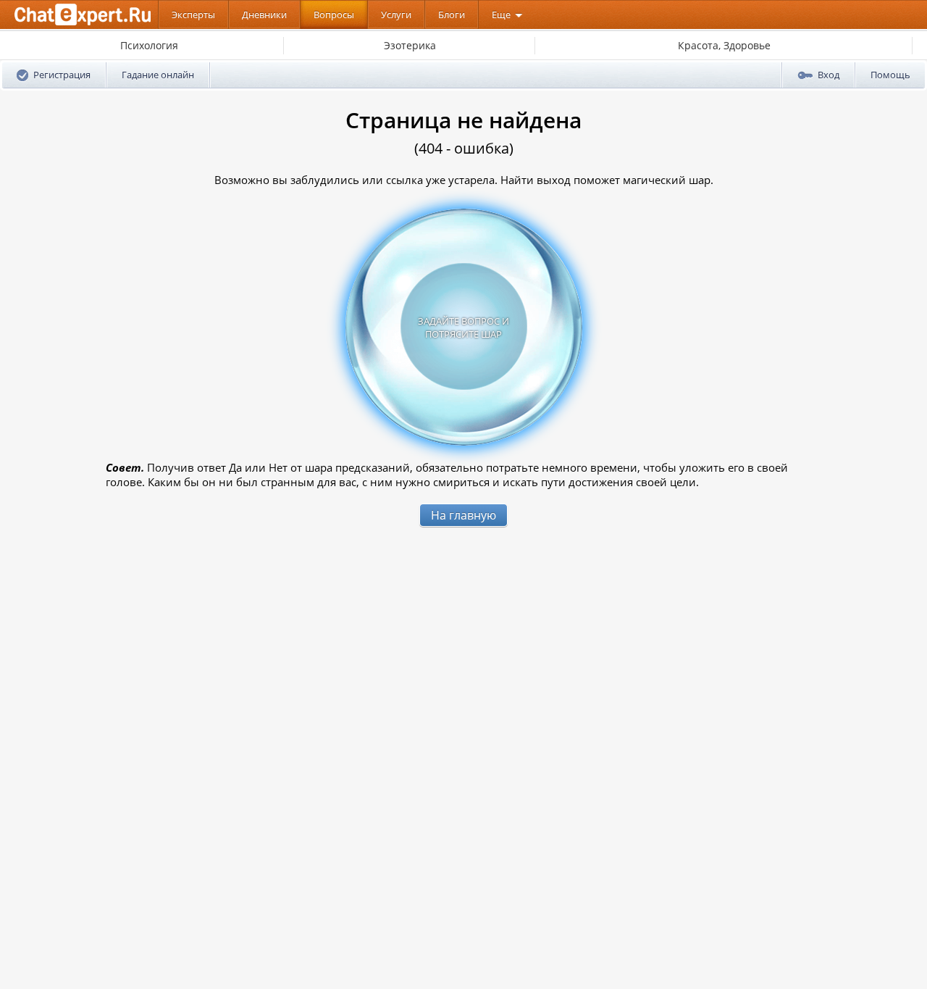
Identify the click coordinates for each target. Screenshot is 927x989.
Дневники (264, 14)
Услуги (396, 14)
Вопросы (334, 14)
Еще (501, 14)
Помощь (890, 74)
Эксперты (193, 14)
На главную (463, 515)
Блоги (451, 14)
